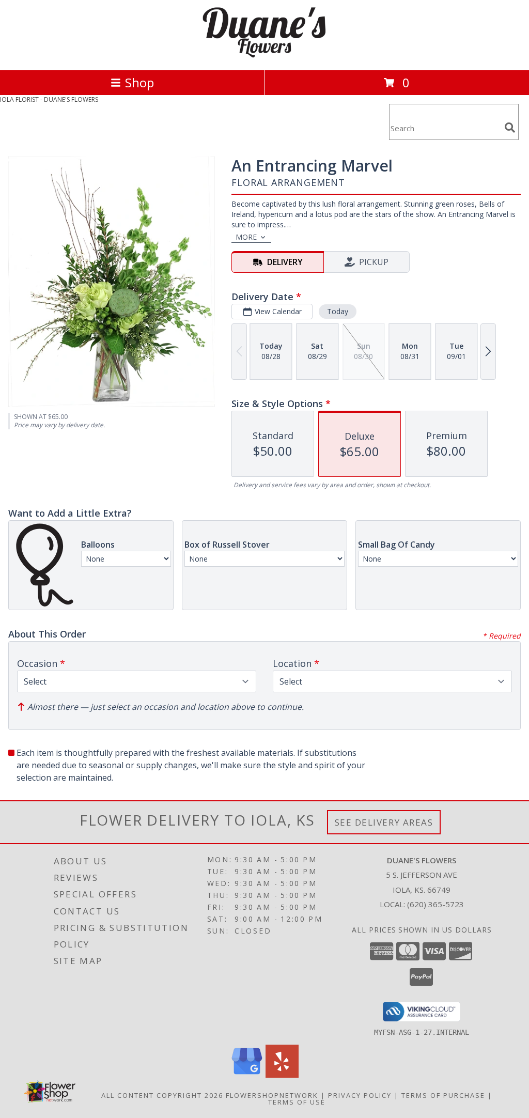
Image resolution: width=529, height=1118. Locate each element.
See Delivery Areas (384, 822)
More (246, 237)
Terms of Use (296, 1102)
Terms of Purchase (443, 1095)
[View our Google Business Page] (246, 1075)
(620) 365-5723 (435, 904)
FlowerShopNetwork (272, 1095)
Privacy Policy (360, 1095)
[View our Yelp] (282, 1075)
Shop (139, 82)
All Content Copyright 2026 (162, 1095)
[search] (510, 127)
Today (337, 311)
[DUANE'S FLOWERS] (264, 55)
